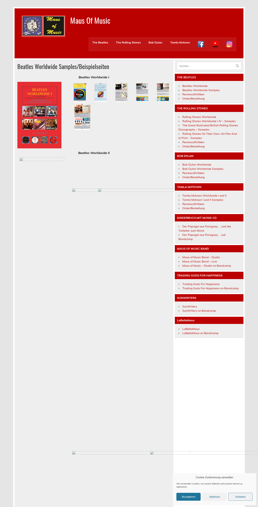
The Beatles (100, 42)
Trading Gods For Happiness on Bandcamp (210, 288)
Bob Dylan (155, 42)
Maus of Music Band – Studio (201, 257)
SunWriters (189, 306)
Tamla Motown (180, 42)
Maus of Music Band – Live (199, 261)
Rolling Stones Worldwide (199, 117)
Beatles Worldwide (195, 86)
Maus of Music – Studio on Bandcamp (206, 265)
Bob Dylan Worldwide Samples (202, 168)
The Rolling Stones (128, 42)
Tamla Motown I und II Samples (202, 199)
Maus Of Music (90, 20)
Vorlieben (240, 496)
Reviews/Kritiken (193, 94)
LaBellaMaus (191, 329)
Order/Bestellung (193, 98)
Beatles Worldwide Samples (201, 90)
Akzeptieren (188, 496)
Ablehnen (214, 496)
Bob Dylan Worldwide (196, 164)
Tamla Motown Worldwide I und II (204, 195)
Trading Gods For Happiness (201, 284)
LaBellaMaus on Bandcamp (200, 333)
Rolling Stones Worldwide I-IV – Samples (209, 121)
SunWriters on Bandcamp (199, 310)
